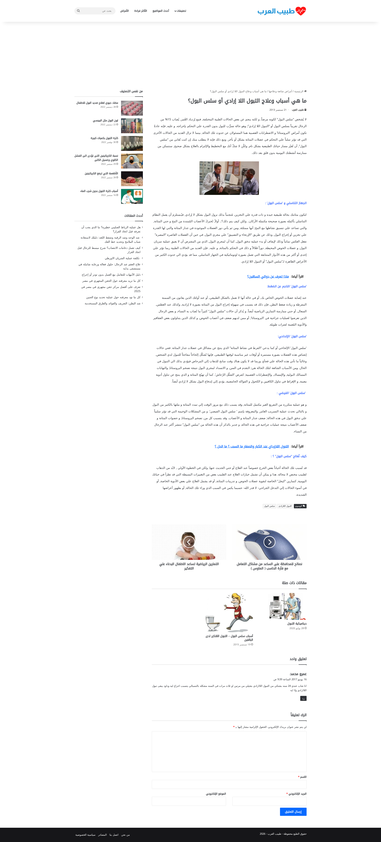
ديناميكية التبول (297, 623)
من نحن (125, 834)
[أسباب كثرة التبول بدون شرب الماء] (132, 196)
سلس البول (269, 506)
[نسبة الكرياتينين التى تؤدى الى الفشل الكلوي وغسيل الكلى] (132, 161)
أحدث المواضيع (161, 10)
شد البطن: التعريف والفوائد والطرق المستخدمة (112, 303)
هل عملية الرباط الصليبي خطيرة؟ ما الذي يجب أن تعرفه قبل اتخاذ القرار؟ (110, 229)
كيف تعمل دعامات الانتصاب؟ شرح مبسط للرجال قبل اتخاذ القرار (108, 250)
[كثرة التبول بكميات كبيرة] (132, 143)
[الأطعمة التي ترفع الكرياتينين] (132, 178)
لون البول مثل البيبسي (105, 120)
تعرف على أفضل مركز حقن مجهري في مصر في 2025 (110, 289)
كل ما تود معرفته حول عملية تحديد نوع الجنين (113, 297)
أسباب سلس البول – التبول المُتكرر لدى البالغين (229, 638)
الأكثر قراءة (140, 10)
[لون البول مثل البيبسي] (132, 125)
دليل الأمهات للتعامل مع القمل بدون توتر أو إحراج (111, 274)
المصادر (102, 834)
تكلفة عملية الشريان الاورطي (122, 258)
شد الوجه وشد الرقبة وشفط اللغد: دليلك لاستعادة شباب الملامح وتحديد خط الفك (110, 239)
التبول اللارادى (285, 506)
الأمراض (124, 10)
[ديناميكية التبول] (283, 606)
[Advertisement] (190, 55)
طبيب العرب (298, 110)
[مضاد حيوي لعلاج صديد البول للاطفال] (132, 108)
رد (303, 698)
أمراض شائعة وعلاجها (280, 91)
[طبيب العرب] (282, 11)
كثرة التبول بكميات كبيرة (104, 138)
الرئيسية (299, 91)
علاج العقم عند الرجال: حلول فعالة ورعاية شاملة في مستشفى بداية (109, 266)
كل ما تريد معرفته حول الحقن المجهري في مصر (111, 280)
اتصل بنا (114, 834)
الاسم (302, 776)
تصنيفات (181, 10)
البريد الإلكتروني (296, 793)
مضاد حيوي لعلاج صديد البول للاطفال (97, 102)
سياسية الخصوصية (85, 834)
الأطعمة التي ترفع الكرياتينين (101, 173)
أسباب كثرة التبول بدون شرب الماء (99, 191)
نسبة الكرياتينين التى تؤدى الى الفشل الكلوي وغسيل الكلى (96, 157)
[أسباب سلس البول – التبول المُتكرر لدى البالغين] (229, 612)
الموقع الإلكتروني (216, 793)
